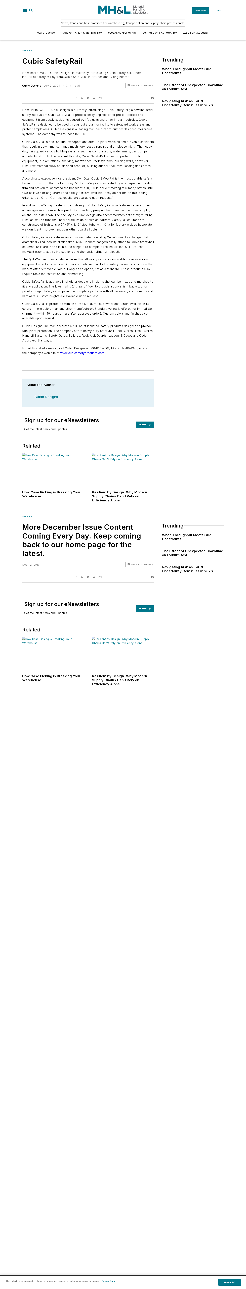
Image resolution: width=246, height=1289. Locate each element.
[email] (100, 98)
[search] (31, 10)
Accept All (229, 1282)
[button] (24, 10)
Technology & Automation (159, 33)
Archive (27, 50)
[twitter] (88, 98)
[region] (123, 1282)
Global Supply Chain (122, 33)
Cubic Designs (31, 85)
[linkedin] (82, 98)
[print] (152, 98)
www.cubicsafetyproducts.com (82, 353)
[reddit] (94, 98)
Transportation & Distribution (81, 33)
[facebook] (76, 98)
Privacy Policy (109, 1281)
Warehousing (46, 33)
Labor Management (196, 33)
